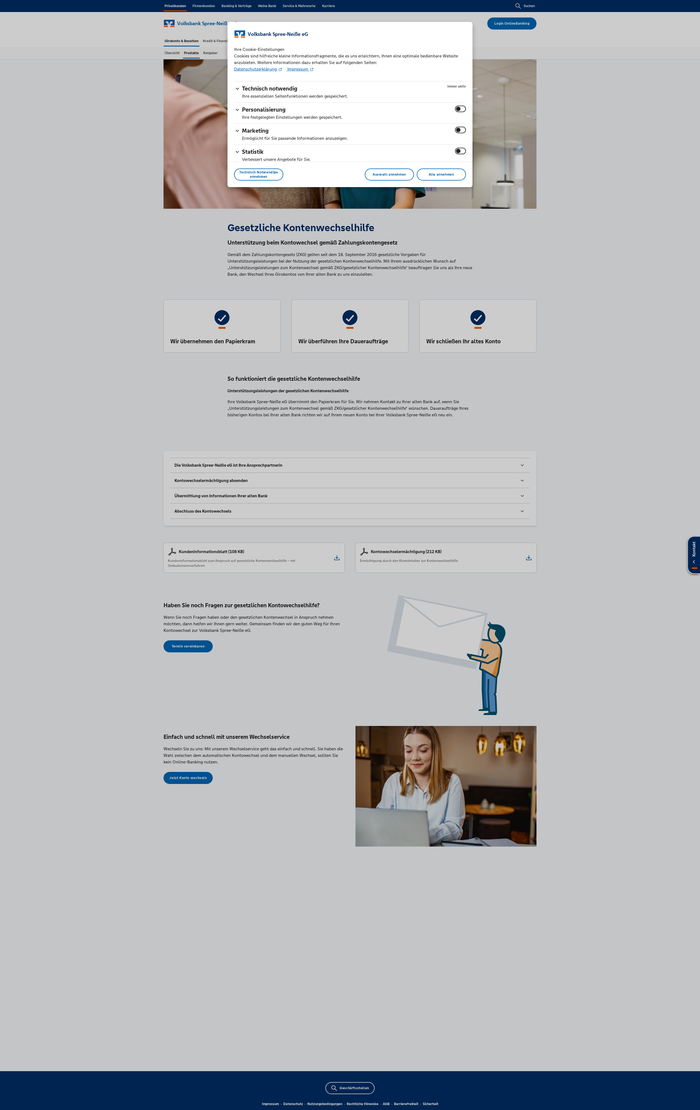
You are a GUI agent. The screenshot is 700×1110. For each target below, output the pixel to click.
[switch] (460, 109)
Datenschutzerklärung (256, 69)
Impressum (297, 69)
